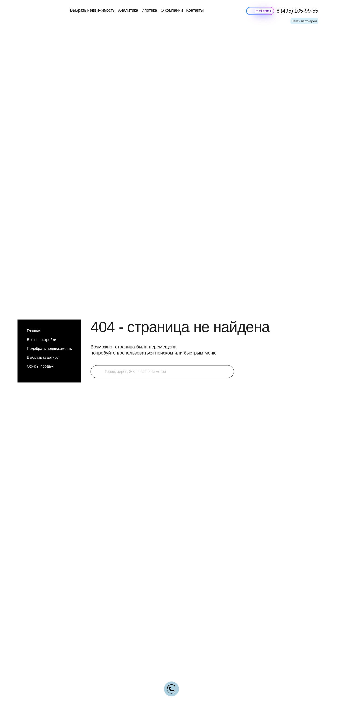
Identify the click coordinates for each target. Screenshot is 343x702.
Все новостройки (41, 340)
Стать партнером (304, 21)
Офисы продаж (40, 366)
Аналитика (128, 10)
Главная (34, 331)
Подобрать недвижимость (49, 349)
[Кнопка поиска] (97, 372)
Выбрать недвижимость (92, 10)
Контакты (194, 10)
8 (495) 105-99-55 (297, 11)
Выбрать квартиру (43, 357)
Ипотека (149, 10)
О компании (172, 10)
